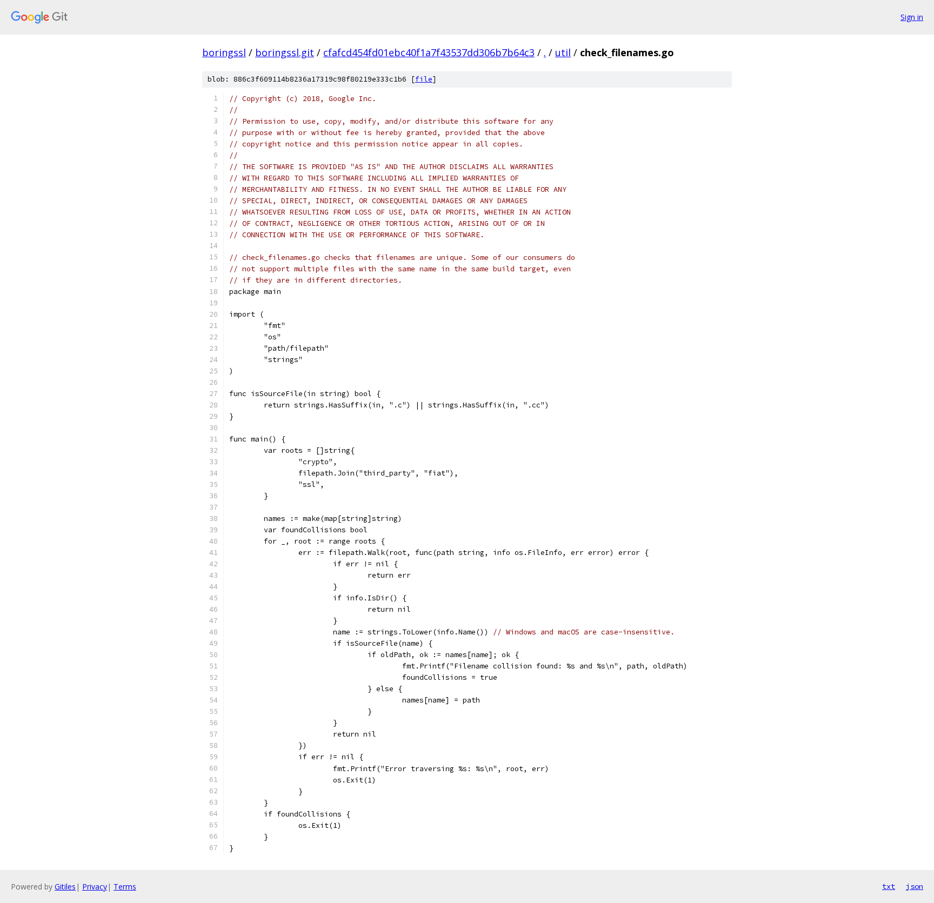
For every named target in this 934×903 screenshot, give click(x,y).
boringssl (224, 52)
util (563, 52)
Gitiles (65, 886)
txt (888, 886)
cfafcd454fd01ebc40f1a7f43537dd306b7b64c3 (429, 52)
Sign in (911, 17)
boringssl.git (284, 52)
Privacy (94, 886)
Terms (125, 886)
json (914, 886)
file (423, 79)
